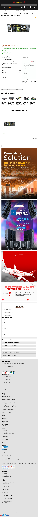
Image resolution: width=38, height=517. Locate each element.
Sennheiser (4, 499)
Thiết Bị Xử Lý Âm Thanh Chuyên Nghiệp (10, 410)
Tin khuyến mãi (5, 436)
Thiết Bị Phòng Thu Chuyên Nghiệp (9, 405)
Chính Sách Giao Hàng (6, 490)
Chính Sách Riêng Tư (5, 487)
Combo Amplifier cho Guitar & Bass (9, 406)
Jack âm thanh (6, 416)
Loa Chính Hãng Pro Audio (8, 397)
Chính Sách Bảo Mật (6, 489)
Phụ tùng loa (4, 89)
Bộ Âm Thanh (5, 394)
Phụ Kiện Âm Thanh (6, 425)
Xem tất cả (34, 138)
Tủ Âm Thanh (5, 415)
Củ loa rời (5, 419)
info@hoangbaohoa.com (7, 309)
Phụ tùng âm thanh (6, 422)
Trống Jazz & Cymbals (7, 412)
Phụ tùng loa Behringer (11, 89)
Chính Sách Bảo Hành (6, 485)
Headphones (5, 400)
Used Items (5, 393)
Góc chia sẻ (5, 439)
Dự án (4, 440)
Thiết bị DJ (5, 418)
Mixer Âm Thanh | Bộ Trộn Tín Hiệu (9, 402)
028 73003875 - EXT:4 (6, 315)
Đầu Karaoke (5, 421)
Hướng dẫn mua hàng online (7, 495)
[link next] (2, 101)
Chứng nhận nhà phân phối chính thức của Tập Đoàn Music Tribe (29, 81)
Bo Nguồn (18, 89)
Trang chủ (5, 430)
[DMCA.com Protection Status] (4, 448)
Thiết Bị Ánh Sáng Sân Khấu (8, 396)
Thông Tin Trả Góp (5, 496)
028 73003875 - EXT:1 (6, 310)
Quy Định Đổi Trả (5, 492)
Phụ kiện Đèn (5, 424)
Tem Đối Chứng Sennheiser (7, 501)
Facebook (4, 477)
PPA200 (22, 89)
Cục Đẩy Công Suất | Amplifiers (9, 399)
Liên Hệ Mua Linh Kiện (6, 483)
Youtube (3, 479)
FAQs (4, 442)
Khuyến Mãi (5, 391)
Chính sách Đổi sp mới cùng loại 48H (8, 493)
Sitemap (4, 445)
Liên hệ (4, 443)
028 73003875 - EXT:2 (6, 312)
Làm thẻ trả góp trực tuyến (7, 498)
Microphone (5, 403)
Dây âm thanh (5, 413)
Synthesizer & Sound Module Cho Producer (10, 408)
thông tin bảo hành (9, 366)
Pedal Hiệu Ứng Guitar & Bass (8, 409)
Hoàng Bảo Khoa (8, 510)
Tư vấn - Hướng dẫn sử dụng (8, 435)
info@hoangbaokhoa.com (7, 475)
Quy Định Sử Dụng (5, 486)
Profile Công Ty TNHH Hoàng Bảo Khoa (9, 482)
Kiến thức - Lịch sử (6, 437)
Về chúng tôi (5, 432)
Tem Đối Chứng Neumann (6, 502)
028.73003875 (4, 473)
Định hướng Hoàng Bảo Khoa (8, 433)
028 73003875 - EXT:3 (6, 313)
